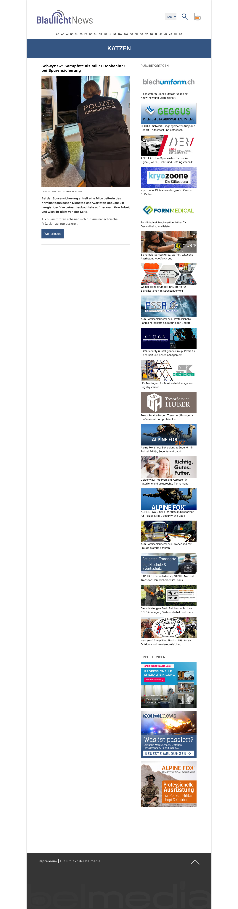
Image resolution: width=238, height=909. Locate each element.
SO (141, 34)
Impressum (47, 861)
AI (67, 34)
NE (114, 34)
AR (62, 34)
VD (165, 34)
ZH (175, 34)
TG (151, 34)
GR (100, 34)
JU (105, 34)
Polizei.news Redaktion (70, 191)
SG (131, 34)
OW (126, 34)
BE (71, 34)
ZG (180, 34)
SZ (146, 34)
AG (57, 34)
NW (120, 34)
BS (81, 34)
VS (170, 34)
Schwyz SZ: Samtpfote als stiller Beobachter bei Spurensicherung (83, 68)
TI (156, 34)
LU (110, 34)
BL (76, 34)
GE (90, 34)
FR (85, 34)
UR (160, 34)
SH (136, 34)
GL (95, 34)
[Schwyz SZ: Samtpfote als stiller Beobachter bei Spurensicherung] (85, 131)
